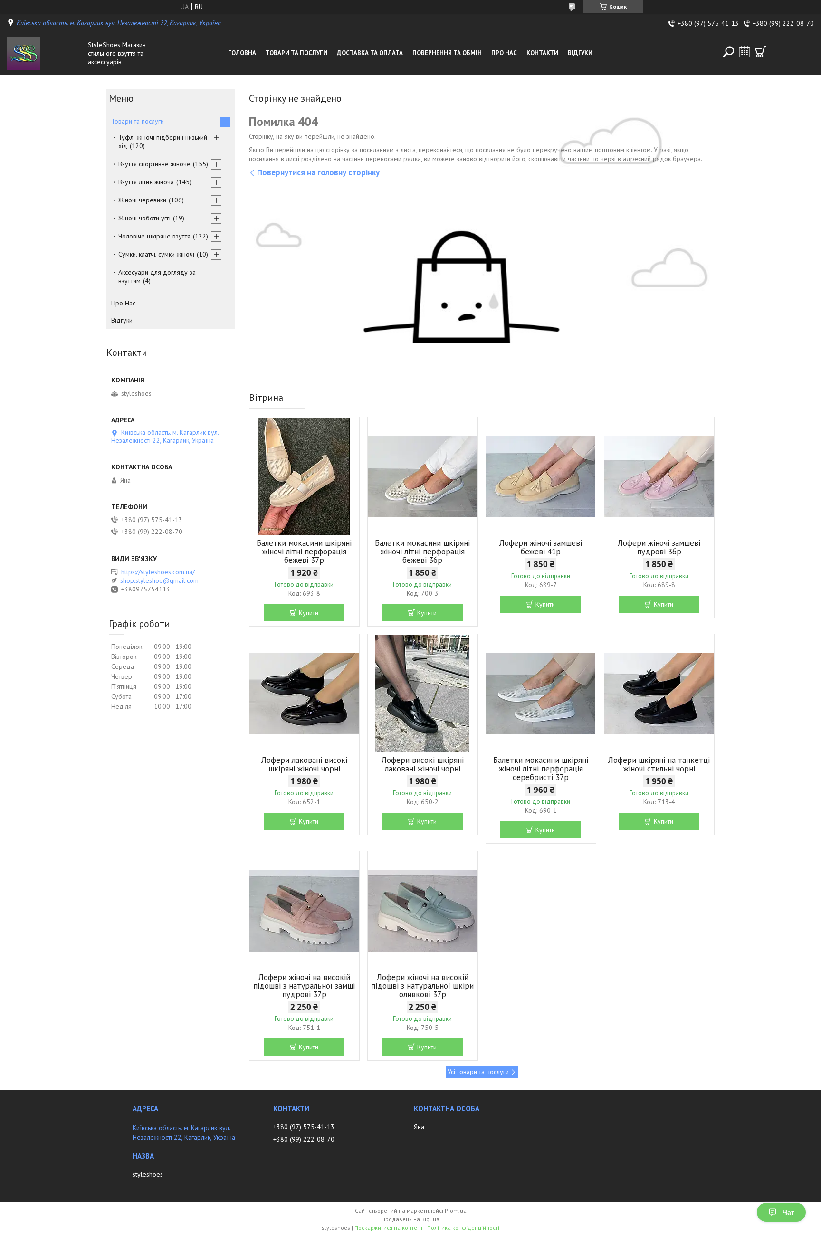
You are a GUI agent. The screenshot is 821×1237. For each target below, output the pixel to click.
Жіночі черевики (142, 200)
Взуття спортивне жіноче (154, 164)
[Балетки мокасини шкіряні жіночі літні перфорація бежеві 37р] (304, 476)
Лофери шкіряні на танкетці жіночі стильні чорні (659, 764)
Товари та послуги (296, 53)
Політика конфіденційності (463, 1227)
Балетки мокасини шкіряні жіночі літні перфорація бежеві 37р (304, 551)
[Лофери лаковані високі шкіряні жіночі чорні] (304, 693)
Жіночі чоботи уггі (144, 218)
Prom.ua (456, 1210)
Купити (308, 613)
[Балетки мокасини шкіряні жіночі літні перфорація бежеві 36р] (422, 476)
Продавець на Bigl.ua (410, 1219)
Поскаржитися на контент (388, 1227)
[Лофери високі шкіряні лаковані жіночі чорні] (422, 693)
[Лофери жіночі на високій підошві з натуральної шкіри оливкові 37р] (422, 910)
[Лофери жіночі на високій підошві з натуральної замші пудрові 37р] (304, 910)
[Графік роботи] (744, 51)
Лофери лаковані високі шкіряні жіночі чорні (304, 764)
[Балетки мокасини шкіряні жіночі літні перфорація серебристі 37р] (541, 693)
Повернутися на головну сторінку (318, 172)
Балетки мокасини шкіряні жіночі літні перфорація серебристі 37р (540, 768)
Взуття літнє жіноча (146, 182)
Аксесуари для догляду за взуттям (157, 276)
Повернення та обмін (447, 53)
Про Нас (504, 53)
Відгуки (580, 53)
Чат (788, 1212)
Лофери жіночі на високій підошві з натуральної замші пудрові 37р (304, 986)
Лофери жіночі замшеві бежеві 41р (540, 547)
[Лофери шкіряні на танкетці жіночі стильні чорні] (659, 693)
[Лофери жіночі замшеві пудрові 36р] (659, 476)
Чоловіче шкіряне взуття (154, 236)
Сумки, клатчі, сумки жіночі (156, 254)
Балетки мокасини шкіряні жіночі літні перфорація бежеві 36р (422, 551)
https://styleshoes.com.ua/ (158, 572)
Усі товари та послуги (478, 1071)
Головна (242, 53)
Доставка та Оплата (370, 53)
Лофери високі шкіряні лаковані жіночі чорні (423, 764)
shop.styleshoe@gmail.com (159, 580)
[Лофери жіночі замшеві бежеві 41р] (541, 476)
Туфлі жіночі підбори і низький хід (162, 141)
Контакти (542, 53)
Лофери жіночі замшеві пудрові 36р (659, 547)
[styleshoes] (45, 53)
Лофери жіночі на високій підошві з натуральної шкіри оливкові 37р (422, 986)
